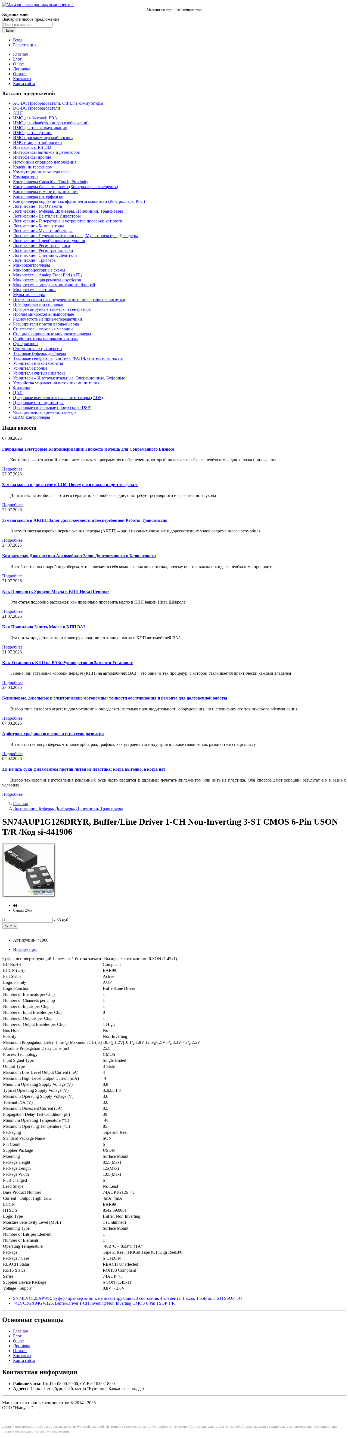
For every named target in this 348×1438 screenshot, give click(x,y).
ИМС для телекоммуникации (40, 127)
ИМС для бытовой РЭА (35, 118)
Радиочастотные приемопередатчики (47, 319)
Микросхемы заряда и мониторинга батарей (54, 284)
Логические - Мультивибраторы (43, 230)
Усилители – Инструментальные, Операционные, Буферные (69, 378)
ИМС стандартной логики (37, 142)
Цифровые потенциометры (38, 402)
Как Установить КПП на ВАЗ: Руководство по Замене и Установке (67, 662)
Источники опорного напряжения (44, 162)
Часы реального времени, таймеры (45, 412)
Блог (17, 59)
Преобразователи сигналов (38, 304)
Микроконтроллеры (31, 265)
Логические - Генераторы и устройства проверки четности (67, 221)
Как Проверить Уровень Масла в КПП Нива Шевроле (55, 591)
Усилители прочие (30, 368)
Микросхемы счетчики (34, 289)
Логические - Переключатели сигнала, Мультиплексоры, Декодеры (75, 235)
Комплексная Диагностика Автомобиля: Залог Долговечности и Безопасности (79, 555)
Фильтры (21, 387)
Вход (17, 40)
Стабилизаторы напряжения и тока (45, 338)
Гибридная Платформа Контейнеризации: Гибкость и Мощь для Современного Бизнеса (88, 449)
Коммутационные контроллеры (42, 172)
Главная (20, 54)
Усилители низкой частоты (38, 363)
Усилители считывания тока (39, 373)
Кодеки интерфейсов (32, 167)
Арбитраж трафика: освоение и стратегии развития (53, 733)
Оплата (20, 73)
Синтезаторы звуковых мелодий (43, 329)
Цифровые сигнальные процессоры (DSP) (52, 407)
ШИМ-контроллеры (31, 417)
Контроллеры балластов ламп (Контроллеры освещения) (65, 186)
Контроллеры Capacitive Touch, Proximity (50, 181)
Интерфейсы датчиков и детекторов (46, 152)
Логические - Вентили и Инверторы (47, 216)
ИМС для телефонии (32, 132)
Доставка (21, 69)
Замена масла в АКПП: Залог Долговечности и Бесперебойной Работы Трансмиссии (84, 520)
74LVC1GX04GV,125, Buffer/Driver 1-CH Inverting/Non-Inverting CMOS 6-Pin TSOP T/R (94, 1303)
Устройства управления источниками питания (56, 383)
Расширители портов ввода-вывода (46, 324)
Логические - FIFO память (37, 206)
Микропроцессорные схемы (39, 270)
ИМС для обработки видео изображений (51, 122)
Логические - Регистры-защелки (43, 250)
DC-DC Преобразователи (36, 108)
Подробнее (12, 469)
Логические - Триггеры (35, 260)
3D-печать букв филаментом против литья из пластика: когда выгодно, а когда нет (83, 769)
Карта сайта (24, 83)
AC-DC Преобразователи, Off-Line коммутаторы (58, 103)
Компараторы (25, 176)
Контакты (22, 78)
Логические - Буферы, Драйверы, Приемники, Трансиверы (68, 211)
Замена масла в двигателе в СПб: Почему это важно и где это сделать (70, 484)
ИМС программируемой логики (43, 137)
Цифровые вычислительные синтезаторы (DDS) (58, 397)
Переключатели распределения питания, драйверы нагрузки (69, 299)
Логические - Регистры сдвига (41, 245)
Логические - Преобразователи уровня (49, 240)
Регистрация (24, 45)
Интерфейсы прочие (32, 157)
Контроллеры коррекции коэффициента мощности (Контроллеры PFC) (79, 201)
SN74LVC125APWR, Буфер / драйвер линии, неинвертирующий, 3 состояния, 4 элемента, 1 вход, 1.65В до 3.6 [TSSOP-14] (127, 1298)
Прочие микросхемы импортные (43, 314)
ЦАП (18, 392)
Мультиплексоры (29, 294)
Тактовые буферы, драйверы (39, 353)
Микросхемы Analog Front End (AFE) (47, 275)
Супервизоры (25, 343)
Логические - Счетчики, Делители (45, 255)
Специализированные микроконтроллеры (52, 333)
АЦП (18, 113)
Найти (9, 30)
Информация (25, 949)
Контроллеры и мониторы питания (45, 191)
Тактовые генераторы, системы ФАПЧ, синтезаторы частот (68, 358)
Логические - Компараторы (38, 226)
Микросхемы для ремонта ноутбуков (47, 280)
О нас (18, 64)
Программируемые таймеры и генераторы (52, 309)
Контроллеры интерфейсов (38, 196)
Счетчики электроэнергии (37, 348)
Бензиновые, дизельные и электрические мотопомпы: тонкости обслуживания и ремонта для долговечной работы (114, 698)
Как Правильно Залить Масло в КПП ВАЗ (43, 627)
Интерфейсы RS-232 (32, 147)
